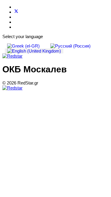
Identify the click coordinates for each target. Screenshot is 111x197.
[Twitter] (16, 11)
